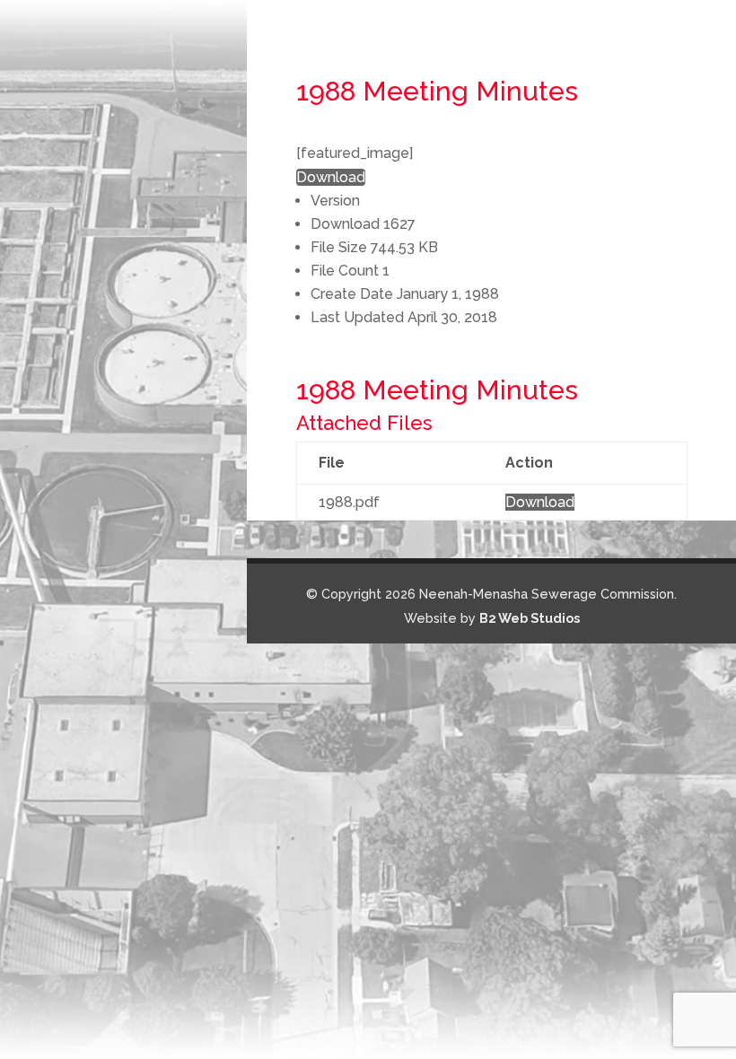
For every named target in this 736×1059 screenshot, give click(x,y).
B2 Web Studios (529, 618)
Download (330, 177)
